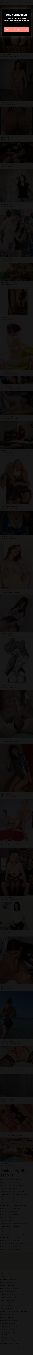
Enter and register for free (16, 29)
